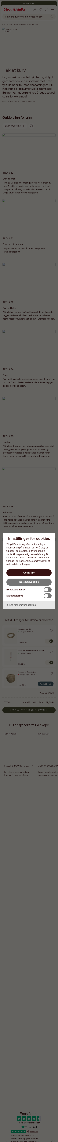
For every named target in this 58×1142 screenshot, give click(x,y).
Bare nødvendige (29, 581)
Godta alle (29, 572)
